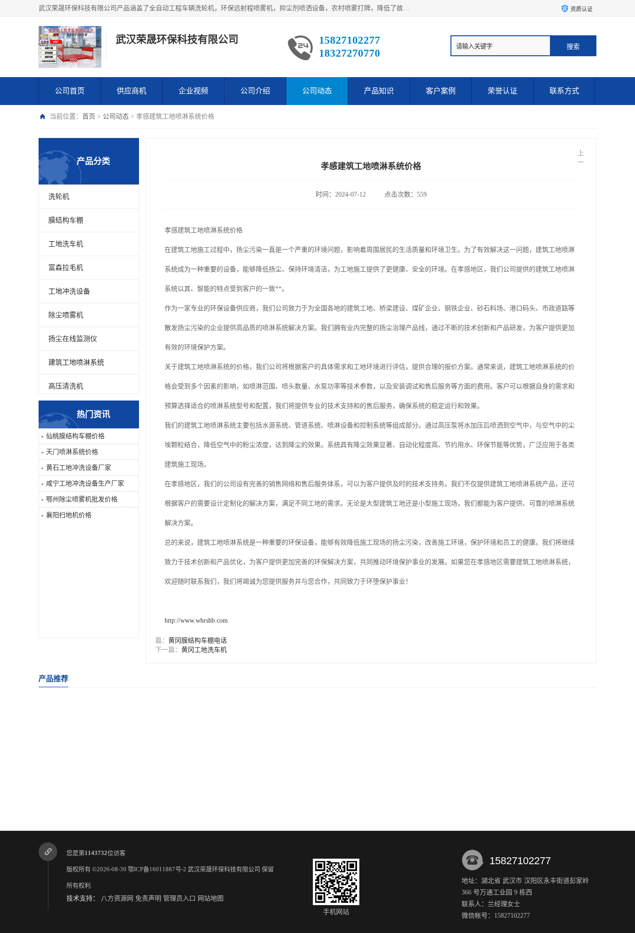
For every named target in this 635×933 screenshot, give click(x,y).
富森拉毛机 (65, 267)
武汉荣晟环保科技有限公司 (224, 869)
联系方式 (564, 91)
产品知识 (379, 91)
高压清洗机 (65, 386)
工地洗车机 (65, 244)
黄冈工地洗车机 (204, 649)
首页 (88, 116)
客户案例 (441, 91)
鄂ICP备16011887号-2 (157, 869)
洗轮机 (58, 196)
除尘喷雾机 (65, 315)
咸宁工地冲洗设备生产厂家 (85, 483)
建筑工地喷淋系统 (76, 362)
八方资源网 (117, 898)
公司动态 (317, 91)
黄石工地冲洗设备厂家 (78, 467)
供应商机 (131, 91)
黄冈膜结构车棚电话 (197, 640)
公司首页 (70, 91)
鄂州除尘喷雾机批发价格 (82, 499)
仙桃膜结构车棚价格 (75, 436)
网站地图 (211, 898)
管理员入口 (179, 898)
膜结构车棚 (65, 220)
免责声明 (148, 898)
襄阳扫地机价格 (69, 515)
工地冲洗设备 (69, 291)
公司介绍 (255, 91)
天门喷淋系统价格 (72, 451)
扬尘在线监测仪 (72, 338)
